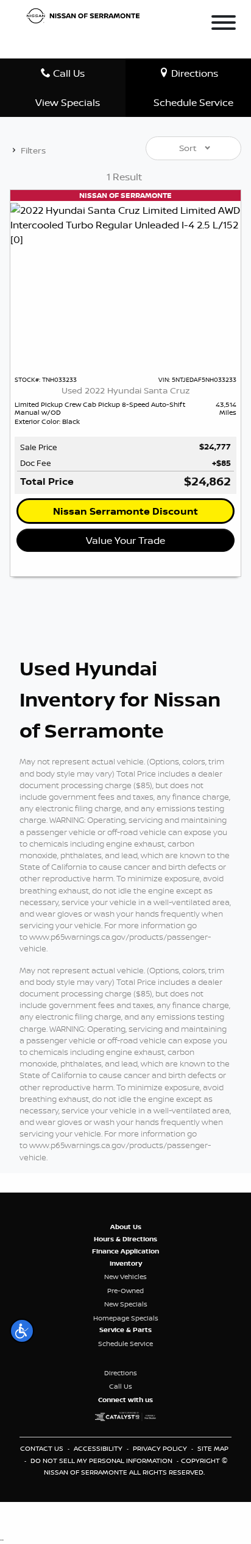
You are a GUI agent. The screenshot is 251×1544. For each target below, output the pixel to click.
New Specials (125, 1304)
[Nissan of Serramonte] (86, 14)
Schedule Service (125, 1343)
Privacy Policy (161, 1448)
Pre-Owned (125, 1290)
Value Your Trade (125, 540)
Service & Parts (125, 1329)
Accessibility (99, 1448)
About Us (125, 1226)
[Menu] (223, 24)
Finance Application (125, 1251)
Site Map (212, 1448)
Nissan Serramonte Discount (125, 511)
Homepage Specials (125, 1318)
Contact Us (42, 1448)
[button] (22, 1331)
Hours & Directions (125, 1239)
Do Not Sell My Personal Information (102, 1460)
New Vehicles (125, 1276)
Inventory (126, 1263)
